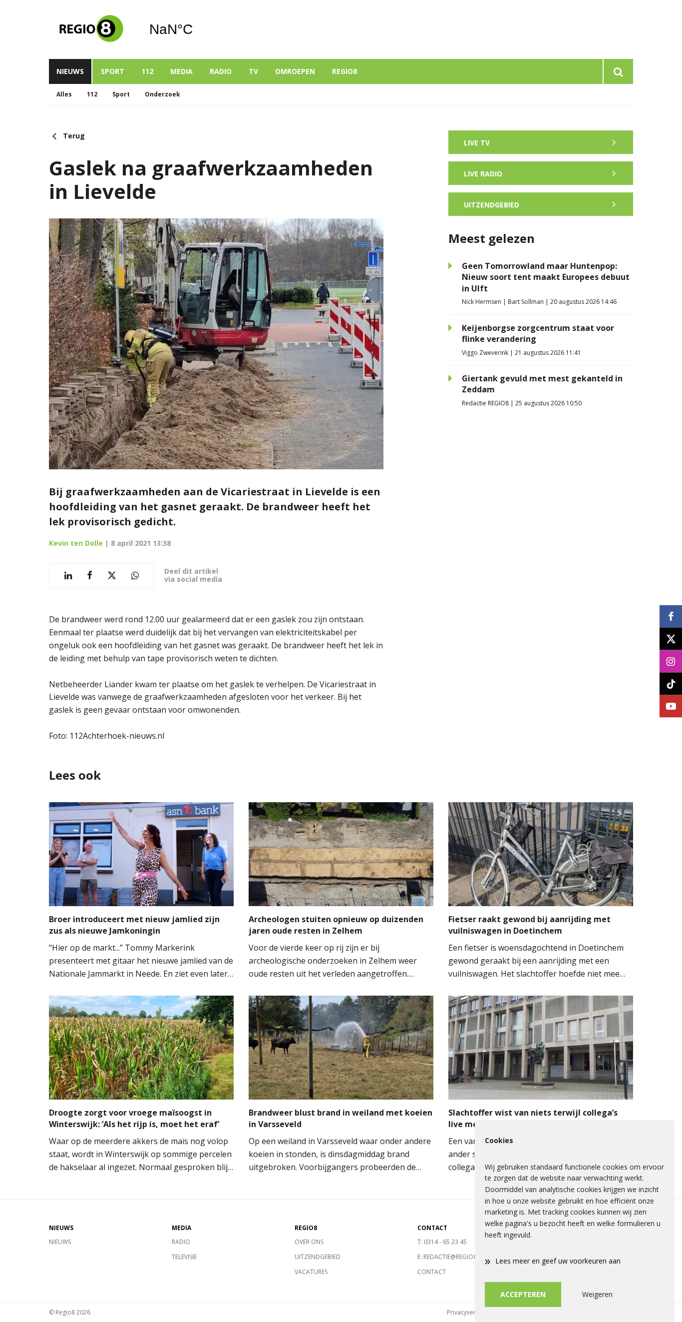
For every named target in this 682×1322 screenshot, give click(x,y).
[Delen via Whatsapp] (135, 575)
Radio (221, 71)
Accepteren (523, 1294)
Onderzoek (162, 94)
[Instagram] (671, 661)
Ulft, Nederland (196, 29)
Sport (112, 71)
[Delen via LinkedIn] (68, 575)
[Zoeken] (618, 71)
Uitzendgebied (318, 1257)
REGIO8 (344, 71)
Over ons (309, 1242)
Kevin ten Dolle (76, 543)
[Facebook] (671, 616)
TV (253, 71)
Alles (64, 94)
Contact (431, 1272)
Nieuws (70, 71)
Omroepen (295, 71)
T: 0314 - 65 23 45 (442, 1242)
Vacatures (311, 1272)
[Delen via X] (112, 575)
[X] (671, 638)
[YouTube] (671, 706)
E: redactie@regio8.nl (451, 1257)
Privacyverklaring (471, 1312)
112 (147, 71)
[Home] (91, 29)
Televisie (184, 1257)
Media (181, 71)
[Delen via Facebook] (89, 575)
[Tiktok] (671, 683)
